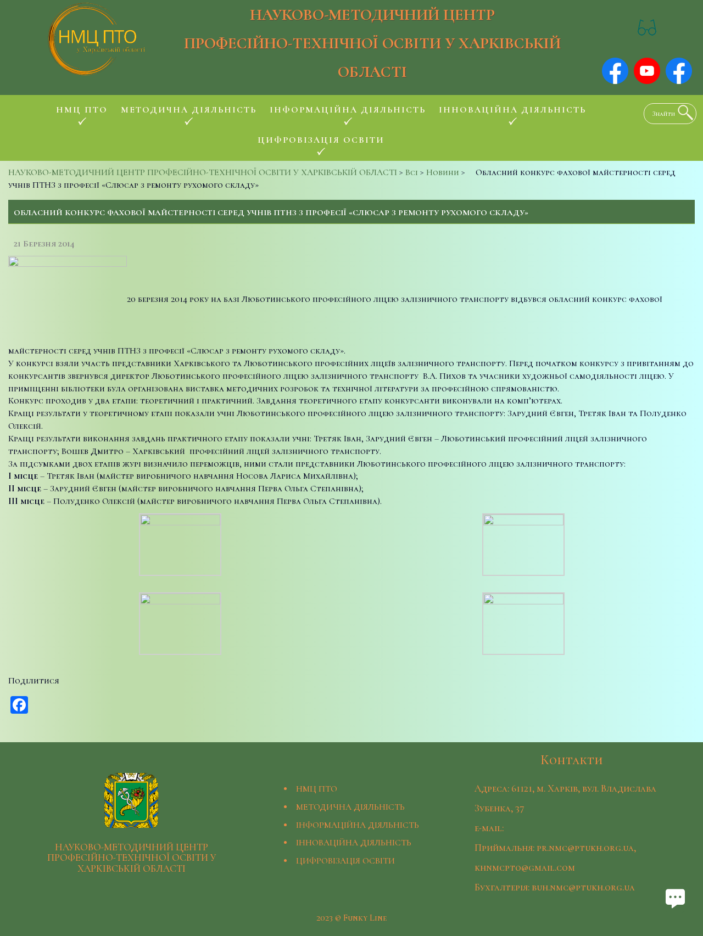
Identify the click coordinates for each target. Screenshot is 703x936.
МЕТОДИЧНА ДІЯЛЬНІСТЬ (350, 807)
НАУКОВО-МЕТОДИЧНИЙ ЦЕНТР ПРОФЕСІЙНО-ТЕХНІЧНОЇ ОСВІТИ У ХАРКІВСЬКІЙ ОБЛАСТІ (372, 43)
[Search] (682, 112)
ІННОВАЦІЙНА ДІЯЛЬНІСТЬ (353, 842)
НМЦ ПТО (316, 788)
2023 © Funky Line (351, 917)
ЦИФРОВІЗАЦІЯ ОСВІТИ (345, 860)
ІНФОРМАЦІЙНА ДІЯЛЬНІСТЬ (357, 825)
